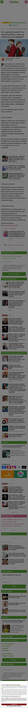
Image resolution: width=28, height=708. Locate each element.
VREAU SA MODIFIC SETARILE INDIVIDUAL (14, 706)
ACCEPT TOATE (14, 704)
